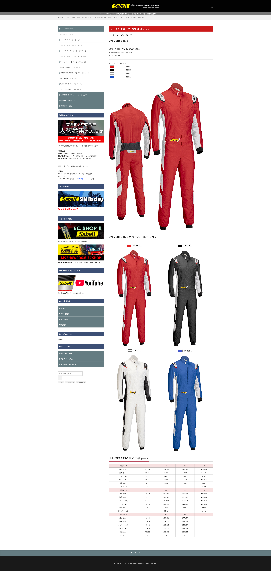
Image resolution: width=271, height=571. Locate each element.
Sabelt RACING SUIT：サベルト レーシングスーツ (109, 17)
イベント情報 (64, 314)
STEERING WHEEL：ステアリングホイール (74, 73)
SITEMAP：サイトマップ (68, 364)
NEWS (62, 308)
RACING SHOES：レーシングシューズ (73, 56)
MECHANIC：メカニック (68, 78)
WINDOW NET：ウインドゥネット (72, 84)
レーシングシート (81, 382)
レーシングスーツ (70, 382)
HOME (61, 17)
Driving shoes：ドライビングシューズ (73, 62)
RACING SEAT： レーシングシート (72, 40)
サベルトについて (66, 353)
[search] (60, 378)
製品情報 (63, 325)
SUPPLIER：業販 (66, 106)
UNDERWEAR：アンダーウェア (71, 67)
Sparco (60, 339)
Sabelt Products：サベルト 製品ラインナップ (79, 17)
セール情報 (64, 319)
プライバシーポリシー (67, 359)
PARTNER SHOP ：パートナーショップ (73, 95)
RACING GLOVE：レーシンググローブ (73, 51)
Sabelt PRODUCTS (66, 29)
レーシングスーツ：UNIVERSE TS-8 (136, 17)
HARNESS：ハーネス (67, 34)
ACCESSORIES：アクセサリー (70, 89)
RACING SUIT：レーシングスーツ (71, 45)
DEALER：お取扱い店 (67, 100)
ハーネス (61, 382)
